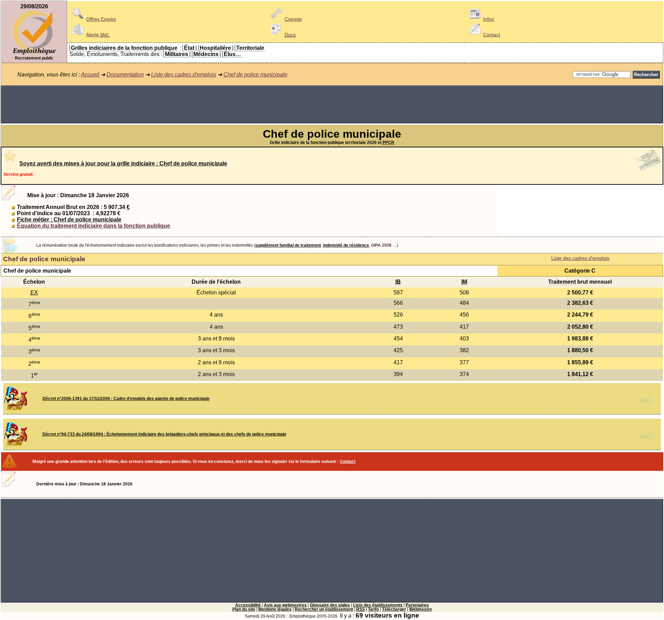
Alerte (98, 34)
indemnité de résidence (346, 245)
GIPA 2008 (381, 245)
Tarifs (373, 609)
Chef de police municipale (255, 75)
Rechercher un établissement (324, 609)
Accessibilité (248, 605)
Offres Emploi (101, 19)
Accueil (90, 75)
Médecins (206, 54)
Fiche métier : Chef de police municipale (69, 219)
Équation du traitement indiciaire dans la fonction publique (93, 226)
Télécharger (394, 609)
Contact (491, 34)
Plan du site (243, 609)
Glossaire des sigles (330, 605)
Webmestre (420, 609)
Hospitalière (215, 48)
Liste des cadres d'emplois (183, 75)
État (189, 48)
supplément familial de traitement (288, 245)
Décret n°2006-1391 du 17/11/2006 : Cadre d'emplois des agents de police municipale (126, 398)
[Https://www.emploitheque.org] (34, 54)
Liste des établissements (378, 605)
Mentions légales (275, 609)
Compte (293, 19)
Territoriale (250, 48)
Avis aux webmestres (285, 605)
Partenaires (417, 605)
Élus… (232, 54)
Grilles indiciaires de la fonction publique (124, 48)
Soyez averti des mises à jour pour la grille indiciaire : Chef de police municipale (123, 163)
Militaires (176, 54)
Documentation (125, 75)
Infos (488, 19)
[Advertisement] (332, 104)
